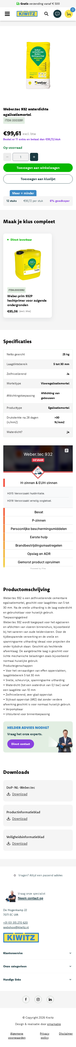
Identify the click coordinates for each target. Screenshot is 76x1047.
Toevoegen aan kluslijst (38, 179)
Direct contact (20, 744)
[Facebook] (26, 999)
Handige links (12, 979)
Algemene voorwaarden (17, 1035)
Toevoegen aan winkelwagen (38, 168)
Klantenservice (13, 953)
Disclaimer (66, 1033)
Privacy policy (44, 1035)
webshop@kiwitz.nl (16, 927)
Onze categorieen (15, 966)
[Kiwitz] (27, 14)
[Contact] (57, 14)
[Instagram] (38, 999)
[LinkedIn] (50, 999)
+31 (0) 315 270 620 (15, 922)
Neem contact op (30, 898)
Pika (44, 568)
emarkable (54, 1024)
